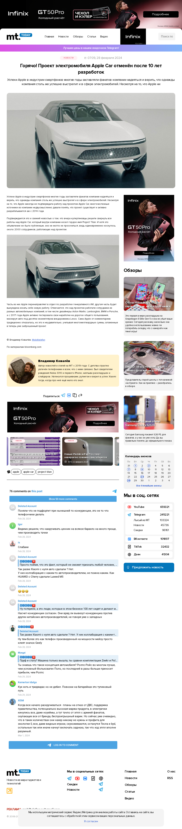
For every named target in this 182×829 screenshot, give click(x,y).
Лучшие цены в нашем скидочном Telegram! (91, 48)
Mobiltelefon (38, 339)
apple (16, 472)
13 (169, 469)
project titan (45, 472)
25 (155, 476)
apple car (28, 472)
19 (162, 473)
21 (129, 476)
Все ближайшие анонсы (148, 485)
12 (162, 469)
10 (149, 469)
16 (142, 473)
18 (155, 473)
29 (135, 480)
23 (142, 476)
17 (149, 473)
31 (129, 465)
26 (162, 476)
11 (156, 469)
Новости (69, 58)
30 (142, 480)
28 (128, 480)
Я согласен (91, 821)
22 (135, 476)
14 (128, 473)
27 (169, 476)
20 (169, 473)
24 (148, 476)
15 (135, 473)
